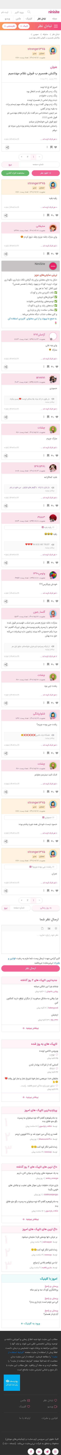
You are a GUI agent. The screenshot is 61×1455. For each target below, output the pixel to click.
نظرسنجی (10, 26)
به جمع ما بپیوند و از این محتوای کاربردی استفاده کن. (32, 319)
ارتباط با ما (24, 1418)
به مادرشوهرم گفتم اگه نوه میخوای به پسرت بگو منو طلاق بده (37, 1119)
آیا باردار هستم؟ (51, 1314)
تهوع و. (52, 1054)
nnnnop (48, 1152)
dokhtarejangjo (51, 1194)
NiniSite (40, 263)
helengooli (53, 1007)
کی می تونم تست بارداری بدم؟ (43, 1302)
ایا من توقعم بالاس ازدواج (45, 1263)
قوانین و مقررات (49, 1418)
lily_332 (54, 1019)
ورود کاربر (19, 12)
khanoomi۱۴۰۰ (45, 1139)
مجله (54, 19)
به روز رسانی (45, 908)
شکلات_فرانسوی (45, 1126)
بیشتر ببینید (32, 1028)
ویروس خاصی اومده (48, 1051)
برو (10, 164)
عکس (18, 19)
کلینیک (29, 19)
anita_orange (52, 1178)
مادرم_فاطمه (47, 1267)
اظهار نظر (44, 173)
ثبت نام (4, 12)
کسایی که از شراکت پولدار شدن (43, 1065)
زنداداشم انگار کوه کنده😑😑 (44, 1147)
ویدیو (7, 19)
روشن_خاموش (52, 991)
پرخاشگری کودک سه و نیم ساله (44, 1290)
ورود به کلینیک (32, 1323)
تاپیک (25, 26)
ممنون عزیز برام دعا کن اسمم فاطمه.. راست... (37, 1085)
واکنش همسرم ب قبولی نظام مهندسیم (32, 73)
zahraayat (47, 1242)
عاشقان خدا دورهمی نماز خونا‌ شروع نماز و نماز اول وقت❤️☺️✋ (31, 1080)
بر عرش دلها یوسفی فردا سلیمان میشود (39, 1237)
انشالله (52, 1068)
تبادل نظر (42, 19)
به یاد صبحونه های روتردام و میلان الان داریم (37, 1173)
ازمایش (54, 1015)
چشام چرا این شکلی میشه (46, 987)
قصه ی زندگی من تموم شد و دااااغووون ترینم (36, 1134)
